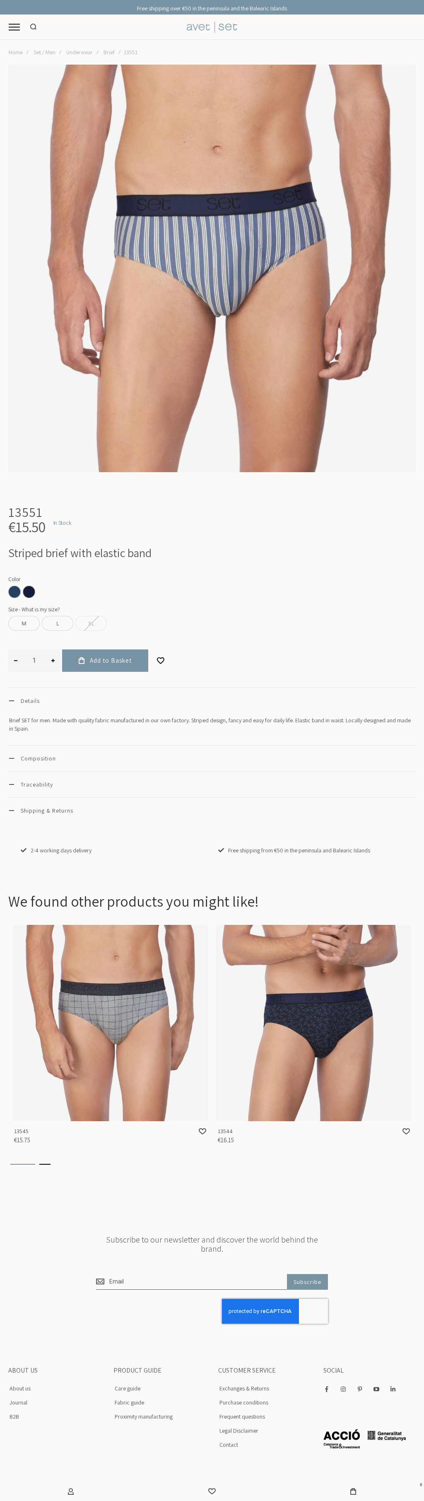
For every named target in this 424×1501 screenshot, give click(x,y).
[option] (14, 592)
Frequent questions (242, 1416)
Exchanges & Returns (244, 1388)
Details (30, 701)
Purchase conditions (243, 1402)
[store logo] (212, 27)
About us (20, 1388)
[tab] (212, 701)
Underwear (79, 52)
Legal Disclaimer (238, 1430)
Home (16, 52)
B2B (14, 1416)
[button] (202, 1131)
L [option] (57, 623)
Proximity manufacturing (144, 1416)
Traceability (37, 784)
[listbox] (212, 593)
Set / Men (44, 52)
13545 (110, 1023)
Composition (38, 758)
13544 (314, 1023)
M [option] (24, 623)
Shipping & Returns (47, 810)
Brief (109, 52)
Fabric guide (129, 1402)
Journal (18, 1402)
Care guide (127, 1388)
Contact (228, 1444)
